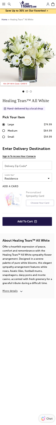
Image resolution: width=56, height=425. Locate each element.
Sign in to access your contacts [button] (19, 156)
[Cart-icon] (53, 4)
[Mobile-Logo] (28, 4)
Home (4, 19)
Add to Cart (25, 221)
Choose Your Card (40, 203)
